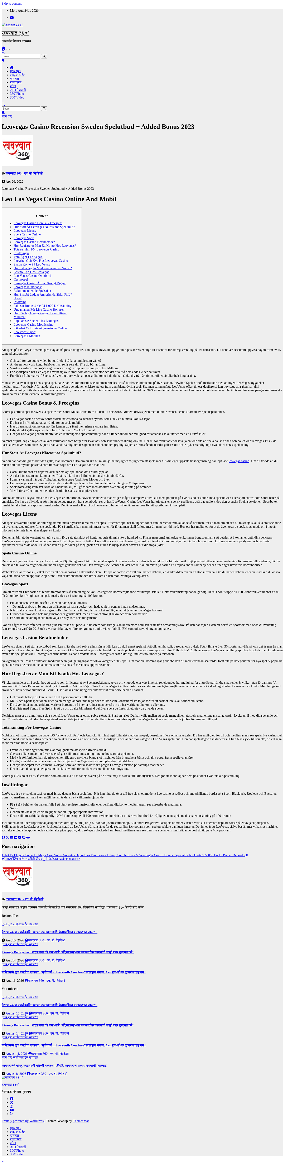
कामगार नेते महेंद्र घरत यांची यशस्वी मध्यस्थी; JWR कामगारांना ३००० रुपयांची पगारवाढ (54, 1065)
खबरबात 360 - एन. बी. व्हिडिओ (24, 173)
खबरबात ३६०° (15, 33)
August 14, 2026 (17, 1033)
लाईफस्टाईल (17, 75)
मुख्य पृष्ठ (15, 71)
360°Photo (17, 93)
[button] (3, 52)
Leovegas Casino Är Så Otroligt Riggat (40, 283)
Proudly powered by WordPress (23, 1121)
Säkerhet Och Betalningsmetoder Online (40, 328)
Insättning (20, 302)
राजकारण (15, 82)
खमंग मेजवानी (18, 90)
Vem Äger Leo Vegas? (28, 257)
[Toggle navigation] (8, 49)
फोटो (13, 86)
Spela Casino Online (27, 234)
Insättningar (21, 253)
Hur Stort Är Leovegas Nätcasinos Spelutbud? (44, 227)
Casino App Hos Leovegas (31, 272)
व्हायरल (14, 78)
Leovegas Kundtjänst (28, 287)
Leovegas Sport (24, 238)
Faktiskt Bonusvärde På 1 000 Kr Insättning (42, 305)
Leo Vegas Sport (24, 332)
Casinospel (21, 279)
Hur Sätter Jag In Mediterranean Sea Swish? (43, 268)
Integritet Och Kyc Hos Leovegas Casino (41, 260)
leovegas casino (239, 461)
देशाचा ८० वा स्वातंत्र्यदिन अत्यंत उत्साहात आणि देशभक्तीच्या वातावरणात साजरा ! (49, 932)
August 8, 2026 (16, 1073)
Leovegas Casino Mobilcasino (33, 324)
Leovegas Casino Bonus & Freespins (38, 223)
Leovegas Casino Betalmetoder (34, 242)
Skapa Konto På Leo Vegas (32, 264)
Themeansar (81, 1121)
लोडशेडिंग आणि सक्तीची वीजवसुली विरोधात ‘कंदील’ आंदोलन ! (42, 859)
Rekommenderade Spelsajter (32, 290)
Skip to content (11, 3)
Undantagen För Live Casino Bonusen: (39, 309)
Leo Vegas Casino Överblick (33, 275)
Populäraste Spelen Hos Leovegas (36, 321)
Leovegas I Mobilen (27, 336)
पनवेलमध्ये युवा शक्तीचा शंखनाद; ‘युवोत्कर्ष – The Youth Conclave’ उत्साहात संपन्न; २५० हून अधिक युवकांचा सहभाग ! (74, 972)
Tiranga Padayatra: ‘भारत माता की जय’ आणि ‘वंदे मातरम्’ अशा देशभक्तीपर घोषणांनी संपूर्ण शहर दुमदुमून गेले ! (68, 952)
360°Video (17, 97)
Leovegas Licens (25, 230)
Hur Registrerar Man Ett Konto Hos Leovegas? (45, 245)
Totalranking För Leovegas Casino (36, 249)
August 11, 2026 (17, 1053)
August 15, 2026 (17, 1013)
